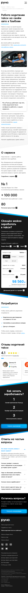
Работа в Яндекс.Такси (7, 534)
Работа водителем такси (7, 524)
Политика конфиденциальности (9, 555)
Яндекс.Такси (5, 246)
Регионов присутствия (8, 208)
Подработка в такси (6, 527)
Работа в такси (10, 7)
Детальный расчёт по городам (13, 290)
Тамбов (22, 252)
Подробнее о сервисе (8, 176)
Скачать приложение (14, 426)
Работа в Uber (4, 537)
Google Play (16, 355)
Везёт (22, 246)
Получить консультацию (14, 511)
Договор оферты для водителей (9, 557)
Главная (3, 7)
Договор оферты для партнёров (9, 560)
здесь (23, 333)
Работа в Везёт (5, 540)
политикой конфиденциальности (8, 571)
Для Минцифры (5, 562)
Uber (14, 246)
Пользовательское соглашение (9, 553)
